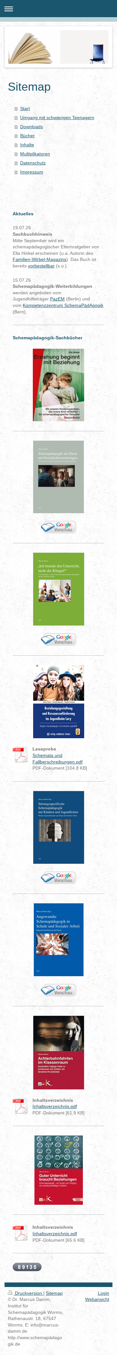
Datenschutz (33, 162)
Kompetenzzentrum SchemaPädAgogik (63, 305)
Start (25, 108)
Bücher (27, 135)
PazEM (57, 298)
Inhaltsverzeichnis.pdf (54, 1106)
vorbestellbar (41, 265)
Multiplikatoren (35, 153)
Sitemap (54, 1293)
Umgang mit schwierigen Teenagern (57, 117)
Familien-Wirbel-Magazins (39, 259)
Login (103, 1293)
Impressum (31, 172)
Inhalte (27, 144)
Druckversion (28, 1293)
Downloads (31, 126)
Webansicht (97, 1299)
